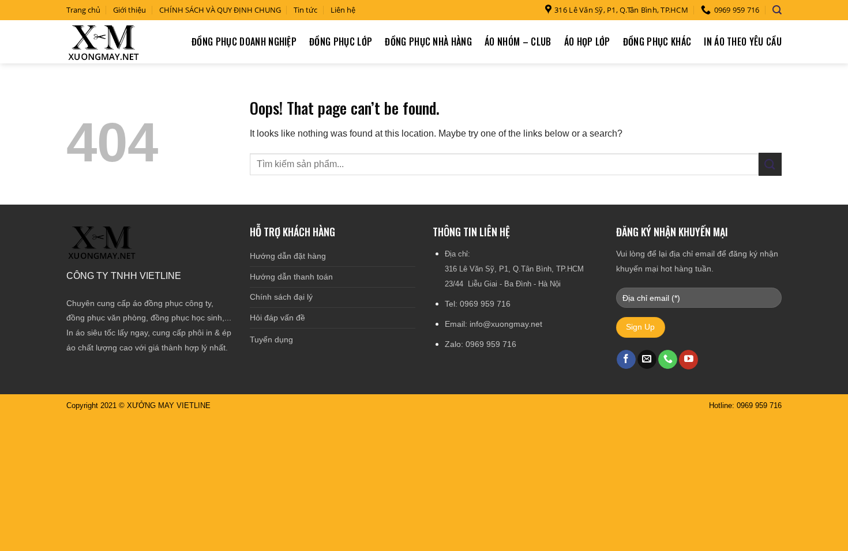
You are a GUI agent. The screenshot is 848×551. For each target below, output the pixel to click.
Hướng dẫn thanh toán (291, 276)
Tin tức (305, 10)
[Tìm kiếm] (777, 10)
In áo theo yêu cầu (743, 41)
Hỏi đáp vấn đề (277, 317)
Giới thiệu (129, 10)
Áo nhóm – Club (518, 41)
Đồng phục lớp (340, 41)
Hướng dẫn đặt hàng (288, 256)
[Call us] (667, 359)
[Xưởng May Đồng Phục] (104, 41)
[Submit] (770, 164)
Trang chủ (83, 10)
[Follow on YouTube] (688, 359)
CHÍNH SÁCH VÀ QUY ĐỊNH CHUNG (220, 10)
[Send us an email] (646, 359)
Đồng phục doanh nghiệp (244, 41)
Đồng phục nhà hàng (428, 41)
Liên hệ (343, 10)
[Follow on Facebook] (626, 359)
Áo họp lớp (587, 41)
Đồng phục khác (657, 41)
